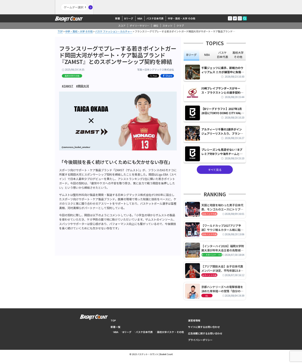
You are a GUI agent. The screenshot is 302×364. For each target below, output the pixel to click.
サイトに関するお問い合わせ (204, 327)
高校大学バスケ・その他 (170, 332)
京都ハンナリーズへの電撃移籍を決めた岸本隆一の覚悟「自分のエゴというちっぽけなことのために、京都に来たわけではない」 (222, 289)
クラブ (180, 25)
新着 (117, 18)
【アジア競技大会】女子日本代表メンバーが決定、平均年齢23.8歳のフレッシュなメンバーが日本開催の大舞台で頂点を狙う (222, 268)
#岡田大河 (82, 86)
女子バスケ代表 (209, 275)
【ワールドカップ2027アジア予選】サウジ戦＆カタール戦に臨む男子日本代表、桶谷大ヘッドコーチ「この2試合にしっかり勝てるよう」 (222, 227)
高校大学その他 (72, 75)
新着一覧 (115, 327)
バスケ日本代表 (155, 18)
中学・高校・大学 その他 (181, 18)
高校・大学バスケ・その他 (211, 254)
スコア (121, 25)
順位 (155, 25)
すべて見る (215, 170)
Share (169, 76)
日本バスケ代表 (209, 213)
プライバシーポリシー (200, 340)
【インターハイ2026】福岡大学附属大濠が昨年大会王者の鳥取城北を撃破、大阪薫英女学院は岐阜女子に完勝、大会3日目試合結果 (222, 248)
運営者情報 (194, 320)
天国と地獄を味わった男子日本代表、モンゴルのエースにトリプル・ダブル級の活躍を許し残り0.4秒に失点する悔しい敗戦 (222, 207)
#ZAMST (67, 86)
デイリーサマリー (139, 25)
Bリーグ (128, 18)
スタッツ (167, 25)
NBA (139, 18)
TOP (113, 320)
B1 (207, 295)
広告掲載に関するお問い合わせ (205, 333)
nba (207, 55)
